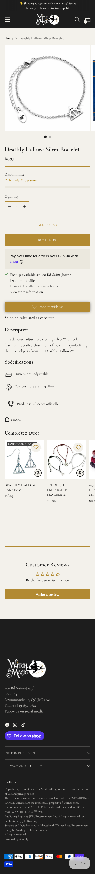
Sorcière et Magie (37, 789)
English (9, 782)
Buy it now (47, 240)
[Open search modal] (77, 19)
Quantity (12, 196)
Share (16, 419)
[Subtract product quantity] (9, 207)
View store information (26, 292)
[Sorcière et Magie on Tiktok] (24, 725)
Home (9, 38)
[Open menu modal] (7, 19)
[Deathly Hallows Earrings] (24, 459)
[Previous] (7, 5)
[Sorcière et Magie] (47, 19)
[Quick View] (38, 473)
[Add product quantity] (24, 207)
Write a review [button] (47, 594)
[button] (47, 307)
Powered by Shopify (16, 839)
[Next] (87, 5)
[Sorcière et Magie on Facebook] (8, 725)
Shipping (11, 317)
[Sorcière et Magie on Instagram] (16, 725)
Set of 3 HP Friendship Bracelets (57, 490)
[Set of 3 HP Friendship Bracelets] (66, 459)
